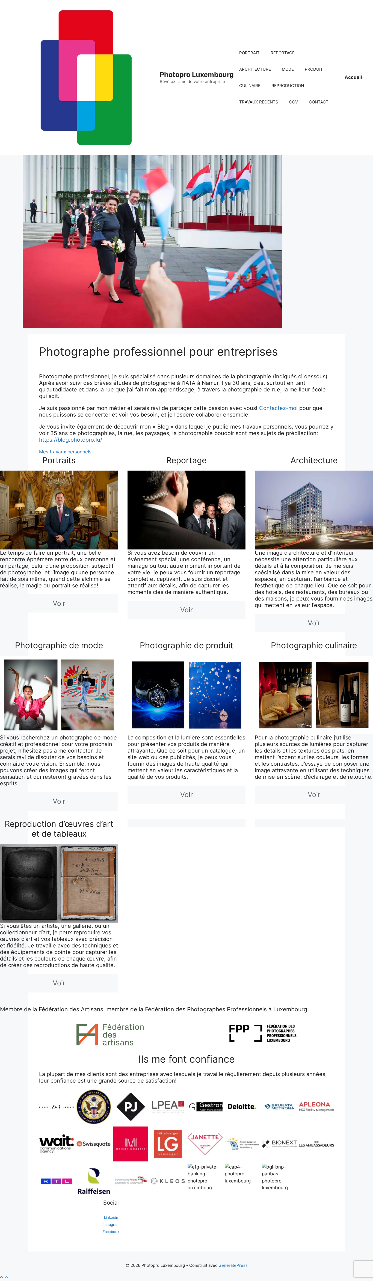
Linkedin (111, 1217)
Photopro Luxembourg (197, 74)
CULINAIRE (249, 85)
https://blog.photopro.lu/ (70, 439)
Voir (59, 603)
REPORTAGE (283, 52)
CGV (293, 102)
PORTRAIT (249, 52)
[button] (4, 1277)
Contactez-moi (278, 408)
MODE (288, 69)
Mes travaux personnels (65, 451)
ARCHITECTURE (255, 69)
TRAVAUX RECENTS (258, 102)
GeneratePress (233, 1265)
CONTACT (318, 102)
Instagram (111, 1224)
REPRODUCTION (287, 85)
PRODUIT (314, 69)
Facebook (111, 1231)
